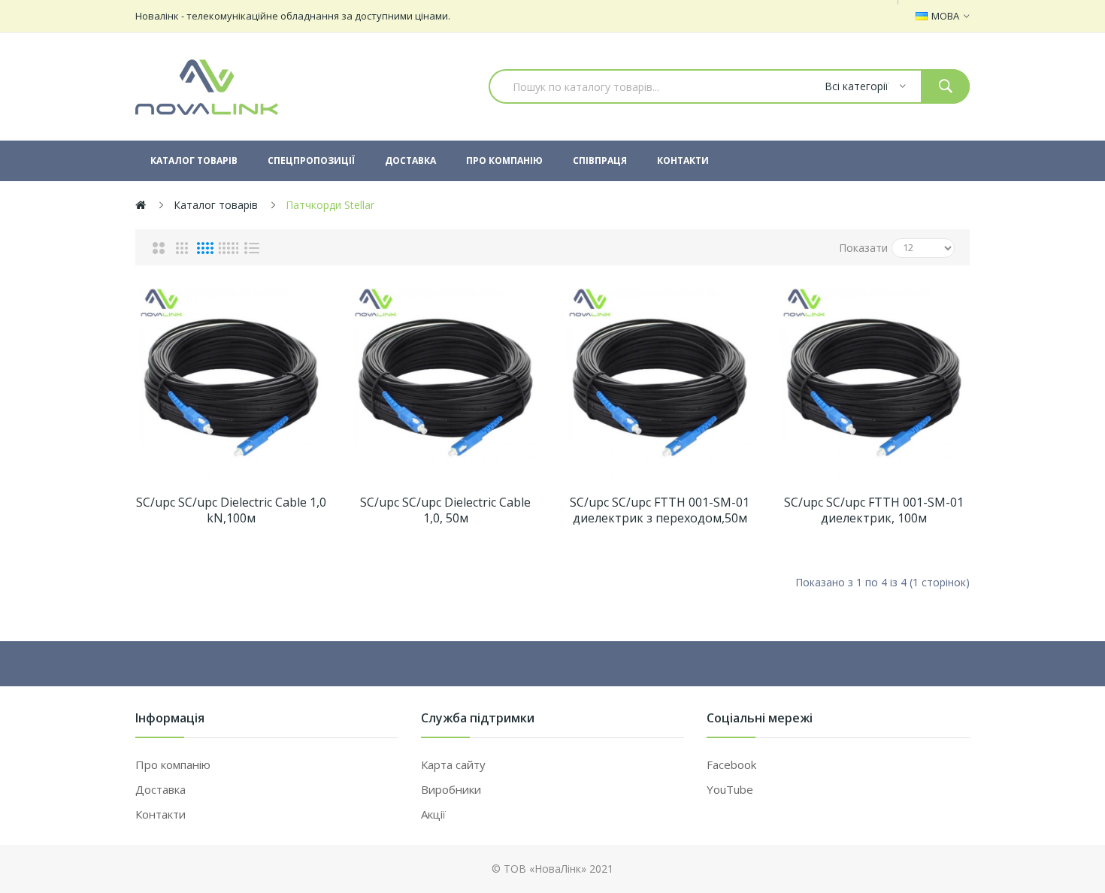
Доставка (160, 789)
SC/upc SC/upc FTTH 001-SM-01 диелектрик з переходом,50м (659, 510)
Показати (863, 248)
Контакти (160, 814)
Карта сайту (453, 764)
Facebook (731, 764)
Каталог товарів (216, 205)
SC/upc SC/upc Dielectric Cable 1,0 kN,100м (231, 510)
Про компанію (172, 764)
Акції (433, 814)
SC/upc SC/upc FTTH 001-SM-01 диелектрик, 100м (874, 510)
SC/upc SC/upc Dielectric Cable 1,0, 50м (445, 510)
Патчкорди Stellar (330, 205)
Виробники (451, 789)
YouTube (730, 789)
